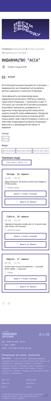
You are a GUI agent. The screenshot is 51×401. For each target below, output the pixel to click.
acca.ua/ (11, 76)
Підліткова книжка (24, 151)
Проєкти (5, 383)
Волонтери (31, 380)
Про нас (5, 380)
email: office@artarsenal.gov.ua (16, 348)
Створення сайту (13, 398)
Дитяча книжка (8, 151)
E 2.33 (23, 67)
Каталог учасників (36, 49)
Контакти (30, 383)
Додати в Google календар (25, 194)
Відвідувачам (18, 49)
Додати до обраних (28, 202)
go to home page (11, 6)
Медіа (29, 387)
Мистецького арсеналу (36, 358)
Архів (4, 387)
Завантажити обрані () (16, 162)
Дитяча (5, 139)
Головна (6, 49)
